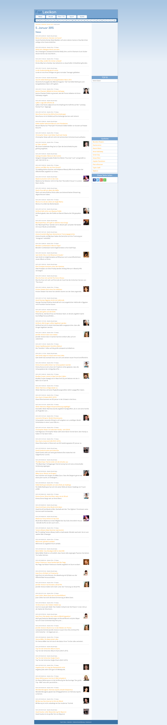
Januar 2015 (50, 24)
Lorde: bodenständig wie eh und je (47, 70)
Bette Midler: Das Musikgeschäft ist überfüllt (50, 551)
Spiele (82, 17)
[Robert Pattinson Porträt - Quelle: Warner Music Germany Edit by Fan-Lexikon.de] (86, 562)
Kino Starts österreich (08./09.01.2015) (48, 441)
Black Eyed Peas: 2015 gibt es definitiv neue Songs (52, 223)
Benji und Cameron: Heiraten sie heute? (49, 38)
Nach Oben (63, 722)
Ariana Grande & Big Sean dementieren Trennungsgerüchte (55, 234)
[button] (94, 179)
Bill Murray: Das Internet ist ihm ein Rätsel (49, 701)
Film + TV (61, 17)
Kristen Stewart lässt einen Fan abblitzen (49, 289)
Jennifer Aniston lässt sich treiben (46, 335)
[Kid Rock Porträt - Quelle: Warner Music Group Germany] (86, 211)
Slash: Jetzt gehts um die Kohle (45, 312)
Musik (51, 17)
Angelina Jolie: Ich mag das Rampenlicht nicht (50, 667)
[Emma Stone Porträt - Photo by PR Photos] (86, 364)
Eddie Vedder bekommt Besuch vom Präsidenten (52, 123)
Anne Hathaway (98, 151)
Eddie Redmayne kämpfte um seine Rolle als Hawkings (53, 485)
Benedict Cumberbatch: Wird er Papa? (48, 246)
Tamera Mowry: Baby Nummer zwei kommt (50, 530)
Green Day (96, 155)
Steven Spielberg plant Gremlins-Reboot (49, 346)
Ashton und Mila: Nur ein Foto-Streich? (48, 167)
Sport (72, 17)
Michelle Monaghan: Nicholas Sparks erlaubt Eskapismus (54, 690)
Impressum (89, 722)
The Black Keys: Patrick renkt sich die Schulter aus (52, 462)
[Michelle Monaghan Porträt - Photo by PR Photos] (86, 689)
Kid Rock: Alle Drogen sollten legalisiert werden (51, 323)
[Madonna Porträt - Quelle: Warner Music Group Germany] (86, 178)
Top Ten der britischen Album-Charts (48, 649)
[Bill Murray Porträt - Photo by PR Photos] (86, 701)
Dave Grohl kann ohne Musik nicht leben (49, 507)
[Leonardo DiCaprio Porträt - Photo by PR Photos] (86, 418)
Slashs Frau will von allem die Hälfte (47, 190)
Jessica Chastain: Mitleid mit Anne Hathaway (50, 91)
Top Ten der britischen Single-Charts (47, 658)
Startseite (38, 24)
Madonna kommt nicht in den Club (47, 179)
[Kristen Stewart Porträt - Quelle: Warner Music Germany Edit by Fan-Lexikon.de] (86, 289)
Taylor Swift (96, 168)
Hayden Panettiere (99, 161)
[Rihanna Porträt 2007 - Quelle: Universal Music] (86, 254)
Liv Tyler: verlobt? (41, 144)
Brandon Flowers (98, 142)
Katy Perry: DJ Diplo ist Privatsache (47, 573)
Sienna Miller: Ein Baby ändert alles (47, 639)
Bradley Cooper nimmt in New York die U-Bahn (51, 376)
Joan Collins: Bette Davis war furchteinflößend (50, 595)
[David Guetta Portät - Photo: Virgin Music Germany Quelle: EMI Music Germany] (86, 450)
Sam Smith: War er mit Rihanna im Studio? (49, 255)
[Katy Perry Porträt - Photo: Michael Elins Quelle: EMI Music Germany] (86, 573)
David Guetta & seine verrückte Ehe (47, 450)
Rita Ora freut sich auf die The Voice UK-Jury (50, 278)
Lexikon (46, 12)
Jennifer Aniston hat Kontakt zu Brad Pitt (49, 585)
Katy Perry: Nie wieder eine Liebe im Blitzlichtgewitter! (53, 616)
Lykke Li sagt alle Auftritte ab (45, 103)
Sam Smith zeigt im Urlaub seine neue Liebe (50, 355)
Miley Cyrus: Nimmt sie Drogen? (46, 473)
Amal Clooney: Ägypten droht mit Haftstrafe (50, 300)
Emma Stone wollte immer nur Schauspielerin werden (53, 365)
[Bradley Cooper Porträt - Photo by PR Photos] (86, 376)
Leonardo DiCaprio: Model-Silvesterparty (49, 418)
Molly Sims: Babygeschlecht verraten (47, 49)
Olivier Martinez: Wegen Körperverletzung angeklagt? (53, 407)
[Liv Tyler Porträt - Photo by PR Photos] (86, 144)
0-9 (114, 20)
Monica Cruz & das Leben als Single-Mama (49, 202)
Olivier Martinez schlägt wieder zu (46, 388)
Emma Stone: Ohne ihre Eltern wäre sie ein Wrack (52, 496)
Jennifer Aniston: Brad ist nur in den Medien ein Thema (53, 628)
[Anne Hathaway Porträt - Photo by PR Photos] (86, 91)
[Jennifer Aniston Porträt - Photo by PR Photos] (86, 334)
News (40, 17)
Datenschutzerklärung (78, 722)
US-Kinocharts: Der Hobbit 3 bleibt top (48, 605)
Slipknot (95, 171)
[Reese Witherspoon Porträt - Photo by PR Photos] (86, 678)
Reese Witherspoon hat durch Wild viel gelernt (51, 678)
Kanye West (96, 158)
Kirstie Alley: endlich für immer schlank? (48, 61)
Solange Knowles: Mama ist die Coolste (48, 156)
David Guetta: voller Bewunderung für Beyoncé (51, 712)
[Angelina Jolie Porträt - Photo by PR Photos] (86, 667)
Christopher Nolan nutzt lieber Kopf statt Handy (51, 135)
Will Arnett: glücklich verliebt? (45, 542)
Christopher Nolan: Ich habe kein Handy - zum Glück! (53, 430)
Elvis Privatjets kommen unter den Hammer (50, 266)
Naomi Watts (97, 148)
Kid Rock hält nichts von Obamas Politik (48, 211)
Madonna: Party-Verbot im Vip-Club (47, 519)
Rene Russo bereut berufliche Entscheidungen (51, 114)
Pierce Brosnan (98, 164)
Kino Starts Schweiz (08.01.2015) (46, 397)
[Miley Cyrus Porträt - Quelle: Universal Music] (86, 473)
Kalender (44, 24)
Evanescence (97, 145)
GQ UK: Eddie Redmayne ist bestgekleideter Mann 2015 (54, 80)
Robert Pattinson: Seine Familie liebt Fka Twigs (51, 562)
